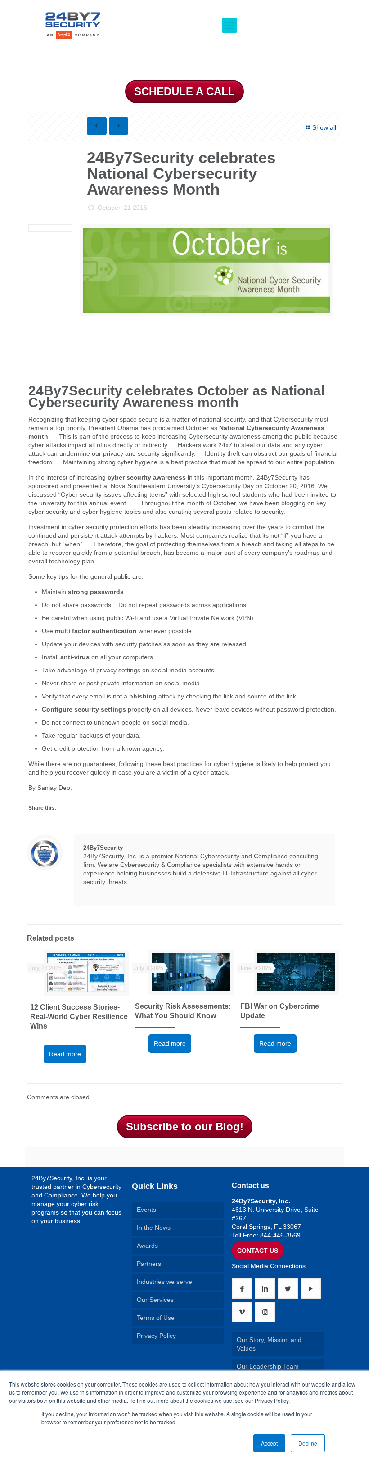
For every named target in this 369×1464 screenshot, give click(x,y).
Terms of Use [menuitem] (156, 1317)
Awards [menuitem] (147, 1245)
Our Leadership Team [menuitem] (268, 1366)
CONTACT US (257, 1250)
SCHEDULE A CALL (184, 91)
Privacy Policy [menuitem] (156, 1335)
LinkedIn (101, 891)
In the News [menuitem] (154, 1227)
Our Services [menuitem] (155, 1299)
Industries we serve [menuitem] (164, 1281)
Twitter (113, 891)
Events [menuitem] (146, 1209)
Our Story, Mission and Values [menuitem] (269, 1344)
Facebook (88, 891)
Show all (324, 127)
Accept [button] (269, 1443)
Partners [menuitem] (149, 1263)
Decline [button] (307, 1443)
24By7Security (103, 847)
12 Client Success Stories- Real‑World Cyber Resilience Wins (79, 1016)
